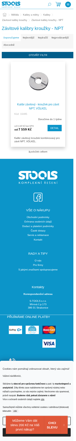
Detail (54, 128)
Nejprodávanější (60, 37)
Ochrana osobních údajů (38, 221)
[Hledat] (49, 4)
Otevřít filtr (38, 55)
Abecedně (9, 45)
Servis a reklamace (38, 235)
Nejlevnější (28, 37)
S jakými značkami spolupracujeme (38, 269)
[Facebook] (38, 195)
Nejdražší (43, 37)
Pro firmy (38, 265)
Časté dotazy (38, 230)
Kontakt (38, 239)
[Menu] (68, 4)
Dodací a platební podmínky (38, 226)
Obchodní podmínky (38, 217)
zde (42, 399)
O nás (38, 260)
